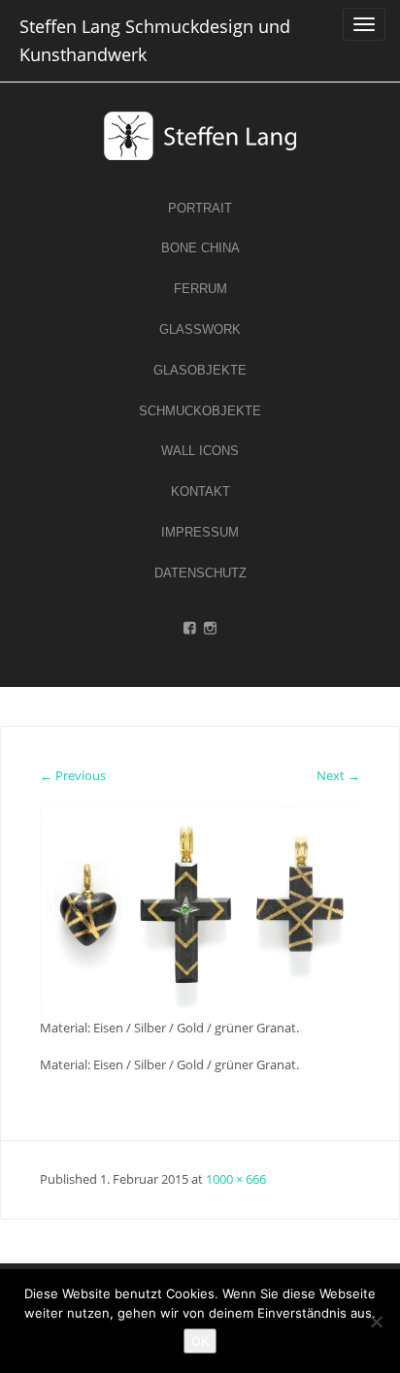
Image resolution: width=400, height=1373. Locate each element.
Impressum (200, 532)
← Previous (73, 775)
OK (200, 1341)
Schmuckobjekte (200, 411)
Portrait (200, 208)
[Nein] (375, 1321)
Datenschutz (200, 573)
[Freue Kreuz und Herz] (200, 910)
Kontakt (200, 491)
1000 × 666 (236, 1179)
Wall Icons (200, 450)
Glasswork (200, 329)
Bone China (200, 248)
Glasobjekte (200, 370)
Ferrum (200, 288)
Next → (338, 775)
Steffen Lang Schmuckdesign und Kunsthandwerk (154, 40)
